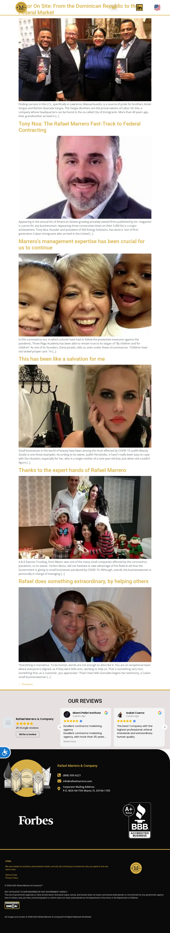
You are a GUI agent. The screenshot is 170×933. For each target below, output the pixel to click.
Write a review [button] (27, 734)
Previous (26, 684)
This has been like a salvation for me (62, 359)
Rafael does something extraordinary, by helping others (83, 581)
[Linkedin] (139, 7)
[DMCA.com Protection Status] (12, 908)
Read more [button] (70, 741)
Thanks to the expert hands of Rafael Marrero (72, 470)
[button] (113, 7)
